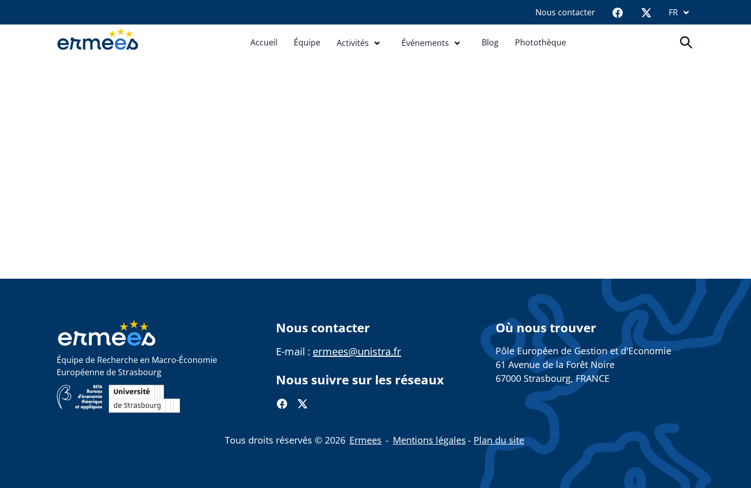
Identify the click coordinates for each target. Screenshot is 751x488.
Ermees (365, 440)
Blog (490, 42)
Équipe (307, 42)
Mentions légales (429, 440)
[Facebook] (618, 12)
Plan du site (499, 440)
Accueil (263, 42)
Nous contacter (565, 12)
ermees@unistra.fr (357, 351)
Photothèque (540, 42)
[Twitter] (646, 12)
